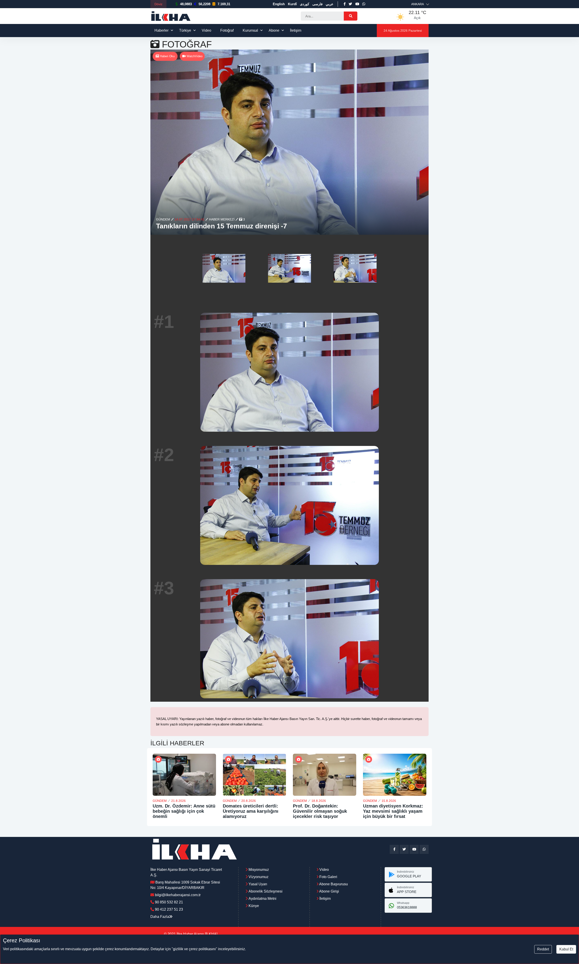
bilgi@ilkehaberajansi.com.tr (178, 895)
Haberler (161, 30)
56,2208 (204, 4)
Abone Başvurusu (333, 884)
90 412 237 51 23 (169, 909)
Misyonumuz (259, 870)
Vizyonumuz (258, 877)
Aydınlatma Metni (262, 898)
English (279, 4)
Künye (254, 906)
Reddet (543, 949)
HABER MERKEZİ (222, 219)
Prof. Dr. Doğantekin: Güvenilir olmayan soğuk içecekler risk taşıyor (320, 811)
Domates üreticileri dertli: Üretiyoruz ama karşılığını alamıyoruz (250, 811)
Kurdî (292, 4)
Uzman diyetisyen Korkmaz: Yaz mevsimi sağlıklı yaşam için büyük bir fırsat (393, 811)
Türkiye (185, 30)
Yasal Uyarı (258, 884)
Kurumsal (250, 30)
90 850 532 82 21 (169, 902)
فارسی (317, 4)
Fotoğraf (227, 30)
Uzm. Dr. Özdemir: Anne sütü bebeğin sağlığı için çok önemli (184, 811)
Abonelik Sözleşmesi (265, 891)
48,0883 (186, 4)
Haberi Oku (167, 56)
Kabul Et (566, 949)
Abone (274, 30)
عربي (329, 4)
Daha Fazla (159, 917)
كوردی (304, 4)
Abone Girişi (328, 891)
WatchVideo (194, 56)
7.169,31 (224, 4)
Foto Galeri (327, 877)
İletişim (295, 30)
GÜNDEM (163, 219)
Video (206, 30)
